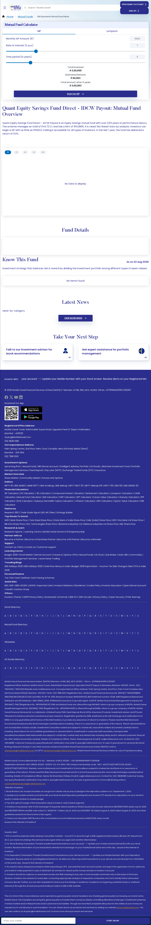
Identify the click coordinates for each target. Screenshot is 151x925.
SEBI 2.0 (73, 597)
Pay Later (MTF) (53, 470)
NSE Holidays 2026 (14, 566)
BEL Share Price (128, 524)
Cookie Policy (94, 585)
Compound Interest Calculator (68, 493)
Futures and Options (52, 477)
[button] (25, 7)
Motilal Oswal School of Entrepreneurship (64, 531)
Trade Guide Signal (30, 512)
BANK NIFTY (33, 485)
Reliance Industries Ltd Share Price (101, 524)
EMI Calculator (50, 497)
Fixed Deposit (36, 470)
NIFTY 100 (109, 485)
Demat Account (43, 554)
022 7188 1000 (12, 456)
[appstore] (31, 409)
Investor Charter (13, 597)
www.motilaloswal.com (127, 907)
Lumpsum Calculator (121, 493)
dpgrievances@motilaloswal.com (60, 750)
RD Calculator (43, 493)
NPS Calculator (104, 501)
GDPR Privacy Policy (33, 597)
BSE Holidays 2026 (33, 566)
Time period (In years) (19, 57)
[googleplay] (31, 417)
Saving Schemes (45, 577)
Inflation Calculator (85, 501)
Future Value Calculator (105, 497)
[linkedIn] (21, 398)
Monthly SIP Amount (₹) (20, 38)
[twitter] (11, 398)
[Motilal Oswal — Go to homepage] (14, 8)
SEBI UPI (132, 11)
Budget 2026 (11, 554)
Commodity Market (30, 477)
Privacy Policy (100, 597)
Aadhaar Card (28, 577)
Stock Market (26, 554)
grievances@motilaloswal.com (20, 750)
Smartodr (63, 597)
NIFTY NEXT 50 (76, 485)
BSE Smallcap (47, 485)
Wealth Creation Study (17, 589)
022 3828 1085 (12, 441)
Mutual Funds (29, 466)
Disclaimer (79, 585)
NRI (126, 554)
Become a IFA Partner (68, 539)
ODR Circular (84, 597)
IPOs (75, 554)
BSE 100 (119, 485)
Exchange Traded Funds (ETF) (78, 470)
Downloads (50, 597)
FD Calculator (27, 493)
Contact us (10, 547)
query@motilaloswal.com (18, 437)
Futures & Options (62, 554)
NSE (11, 585)
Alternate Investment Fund (116, 466)
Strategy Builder (64, 512)
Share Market (11, 477)
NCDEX (24, 585)
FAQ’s (21, 547)
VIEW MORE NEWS (73, 318)
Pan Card (14, 577)
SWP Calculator (67, 497)
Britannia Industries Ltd (70, 524)
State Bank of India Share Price (69, 520)
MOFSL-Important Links (41, 585)
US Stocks (95, 466)
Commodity (135, 554)
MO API (45, 512)
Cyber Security (116, 597)
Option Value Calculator (126, 501)
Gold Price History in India (57, 566)
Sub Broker (111, 554)
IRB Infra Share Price (15, 524)
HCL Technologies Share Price (42, 524)
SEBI (17, 585)
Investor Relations (64, 585)
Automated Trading (49, 558)
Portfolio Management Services (21, 558)
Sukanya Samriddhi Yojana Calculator (54, 501)
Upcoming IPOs (12, 466)
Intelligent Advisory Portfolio (74, 466)
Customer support (46, 547)
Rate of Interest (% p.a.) (19, 45)
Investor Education (112, 585)
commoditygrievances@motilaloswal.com (25, 783)
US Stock (99, 554)
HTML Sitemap (133, 597)
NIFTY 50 (9, 485)
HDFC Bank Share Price (16, 520)
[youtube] (16, 398)
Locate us (30, 547)
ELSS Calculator (25, 501)
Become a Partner (14, 539)
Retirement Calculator (97, 493)
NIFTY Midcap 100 (93, 485)
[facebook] (6, 398)
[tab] (8, 152)
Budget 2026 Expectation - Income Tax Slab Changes (99, 566)
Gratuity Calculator (129, 497)
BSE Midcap (61, 485)
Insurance (100, 470)
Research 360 (12, 512)
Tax (6, 577)
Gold (120, 554)
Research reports (13, 531)
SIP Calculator (12, 493)
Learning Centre (32, 531)
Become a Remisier (91, 539)
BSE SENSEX (20, 485)
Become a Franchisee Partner (40, 539)
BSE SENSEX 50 (131, 485)
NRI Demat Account (48, 466)
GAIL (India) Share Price (99, 520)
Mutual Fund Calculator (29, 497)
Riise (52, 512)
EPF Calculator (84, 497)
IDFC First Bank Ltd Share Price (128, 520)
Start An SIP (73, 93)
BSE (6, 585)
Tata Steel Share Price (40, 520)
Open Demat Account (133, 4)
